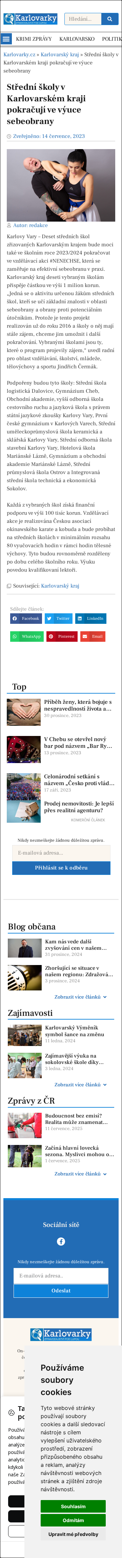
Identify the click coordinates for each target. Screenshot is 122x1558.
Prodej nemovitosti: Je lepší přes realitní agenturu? (79, 807)
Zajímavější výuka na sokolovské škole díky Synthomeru (72, 1062)
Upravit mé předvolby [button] (73, 1534)
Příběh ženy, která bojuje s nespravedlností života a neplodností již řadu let (78, 709)
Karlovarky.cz (19, 54)
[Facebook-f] (61, 1241)
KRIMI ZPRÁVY (34, 39)
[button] (6, 39)
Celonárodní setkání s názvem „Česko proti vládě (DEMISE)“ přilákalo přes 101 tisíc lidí (78, 787)
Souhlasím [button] (73, 1506)
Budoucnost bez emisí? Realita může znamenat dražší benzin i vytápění (74, 1122)
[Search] (109, 19)
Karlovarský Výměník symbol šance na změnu (74, 1031)
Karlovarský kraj (60, 54)
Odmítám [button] (73, 1520)
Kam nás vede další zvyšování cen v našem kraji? (73, 948)
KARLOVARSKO (77, 39)
